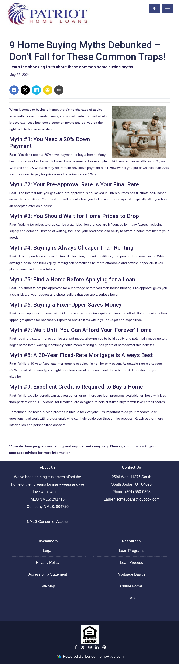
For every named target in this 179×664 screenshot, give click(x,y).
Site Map (47, 586)
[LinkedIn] (97, 647)
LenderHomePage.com (104, 656)
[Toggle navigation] (167, 8)
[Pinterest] (104, 647)
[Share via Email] (47, 90)
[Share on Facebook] (14, 90)
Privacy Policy (47, 562)
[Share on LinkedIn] (36, 90)
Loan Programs (131, 551)
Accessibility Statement (47, 574)
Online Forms (131, 586)
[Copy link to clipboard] (58, 90)
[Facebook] (76, 647)
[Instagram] (90, 647)
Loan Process (131, 562)
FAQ (131, 598)
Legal (47, 551)
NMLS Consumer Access (47, 522)
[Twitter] (83, 647)
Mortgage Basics (131, 574)
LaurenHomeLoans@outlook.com (131, 499)
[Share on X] (25, 90)
